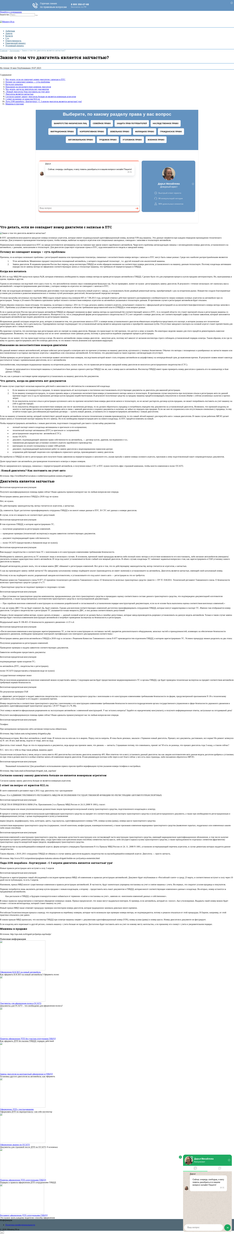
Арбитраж (10, 31)
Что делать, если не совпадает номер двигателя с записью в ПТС (35, 79)
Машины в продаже (14, 104)
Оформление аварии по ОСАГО (15, 1144)
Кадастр (9, 36)
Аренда (8, 33)
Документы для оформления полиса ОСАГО (20, 1003)
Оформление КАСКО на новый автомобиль (20, 972)
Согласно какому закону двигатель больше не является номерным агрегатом (40, 96)
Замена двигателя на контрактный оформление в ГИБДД (26, 1074)
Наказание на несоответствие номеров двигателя (28, 87)
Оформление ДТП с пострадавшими (17, 1109)
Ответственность (13, 41)
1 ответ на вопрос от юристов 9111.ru (22, 99)
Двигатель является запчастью (19, 94)
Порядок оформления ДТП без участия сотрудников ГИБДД (28, 1038)
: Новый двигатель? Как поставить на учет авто (27, 92)
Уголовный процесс (14, 45)
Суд (7, 38)
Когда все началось (14, 84)
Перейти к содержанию (11, 12)
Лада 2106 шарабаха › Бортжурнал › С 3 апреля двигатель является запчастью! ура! (43, 101)
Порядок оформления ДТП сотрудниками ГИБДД (23, 1180)
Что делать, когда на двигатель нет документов (27, 89)
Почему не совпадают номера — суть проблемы (27, 82)
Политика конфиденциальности (20, 1225)
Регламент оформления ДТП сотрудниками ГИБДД (24, 1215)
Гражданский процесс (15, 43)
